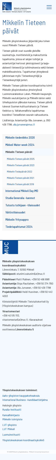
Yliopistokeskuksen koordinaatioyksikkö (23, 440)
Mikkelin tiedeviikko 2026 (20, 137)
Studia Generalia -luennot (20, 198)
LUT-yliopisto (9, 424)
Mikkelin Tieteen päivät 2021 (20, 177)
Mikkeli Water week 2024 (19, 144)
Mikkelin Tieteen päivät (18, 152)
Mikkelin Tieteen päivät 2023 (20, 165)
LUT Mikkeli (8, 429)
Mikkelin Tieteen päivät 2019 (20, 184)
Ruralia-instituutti (11, 409)
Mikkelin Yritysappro (17, 219)
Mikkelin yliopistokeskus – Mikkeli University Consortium (30, 452)
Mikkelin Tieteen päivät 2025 (21, 158)
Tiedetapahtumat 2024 (19, 226)
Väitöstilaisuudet (15, 212)
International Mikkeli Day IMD (21, 191)
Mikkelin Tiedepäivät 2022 (19, 171)
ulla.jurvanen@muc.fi (24, 124)
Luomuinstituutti (11, 434)
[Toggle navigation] (49, 7)
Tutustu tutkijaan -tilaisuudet (22, 205)
